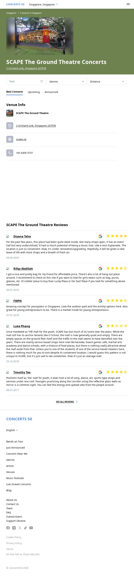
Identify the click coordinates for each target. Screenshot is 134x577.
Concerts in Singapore (31, 13)
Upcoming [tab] (34, 92)
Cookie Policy (13, 537)
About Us (11, 500)
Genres (10, 459)
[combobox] (43, 4)
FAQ (8, 512)
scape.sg (21, 139)
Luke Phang (21, 326)
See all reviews (65, 401)
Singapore (11, 13)
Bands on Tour (14, 441)
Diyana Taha (22, 236)
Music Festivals (15, 478)
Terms (9, 549)
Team (9, 508)
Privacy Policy (14, 543)
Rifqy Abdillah (23, 269)
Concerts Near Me (16, 453)
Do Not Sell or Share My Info (22, 554)
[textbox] (12, 430)
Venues (10, 472)
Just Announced (15, 447)
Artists (10, 466)
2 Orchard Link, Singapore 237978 (26, 68)
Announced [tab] (51, 92)
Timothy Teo (22, 372)
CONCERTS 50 (15, 4)
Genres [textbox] (54, 81)
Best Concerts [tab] (14, 91)
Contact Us (12, 504)
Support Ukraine (15, 520)
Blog (9, 490)
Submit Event (14, 516)
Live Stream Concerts (18, 484)
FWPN (17, 301)
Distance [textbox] (95, 81)
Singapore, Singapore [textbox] (42, 4)
